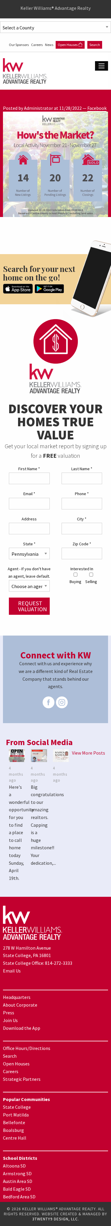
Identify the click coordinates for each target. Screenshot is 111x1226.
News (49, 44)
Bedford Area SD (19, 1197)
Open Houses (68, 44)
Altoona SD (14, 1166)
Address (29, 519)
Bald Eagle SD (17, 1189)
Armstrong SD (17, 1173)
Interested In (81, 568)
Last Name (81, 468)
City (81, 519)
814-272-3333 (58, 963)
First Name (29, 468)
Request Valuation (32, 606)
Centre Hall (14, 1138)
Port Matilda (16, 1115)
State (29, 544)
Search (94, 44)
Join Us (10, 1020)
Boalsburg (13, 1130)
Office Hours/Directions (26, 1048)
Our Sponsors (19, 44)
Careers (37, 44)
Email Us (12, 971)
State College (17, 1107)
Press (8, 1013)
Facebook (97, 108)
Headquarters (16, 997)
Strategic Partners (22, 1079)
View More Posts (88, 753)
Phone (82, 493)
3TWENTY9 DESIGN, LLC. (55, 1219)
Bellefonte (14, 1122)
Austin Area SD (17, 1181)
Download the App (21, 1028)
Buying (75, 581)
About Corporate (20, 1005)
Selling (91, 581)
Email (29, 493)
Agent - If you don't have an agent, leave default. (29, 572)
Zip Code (82, 544)
